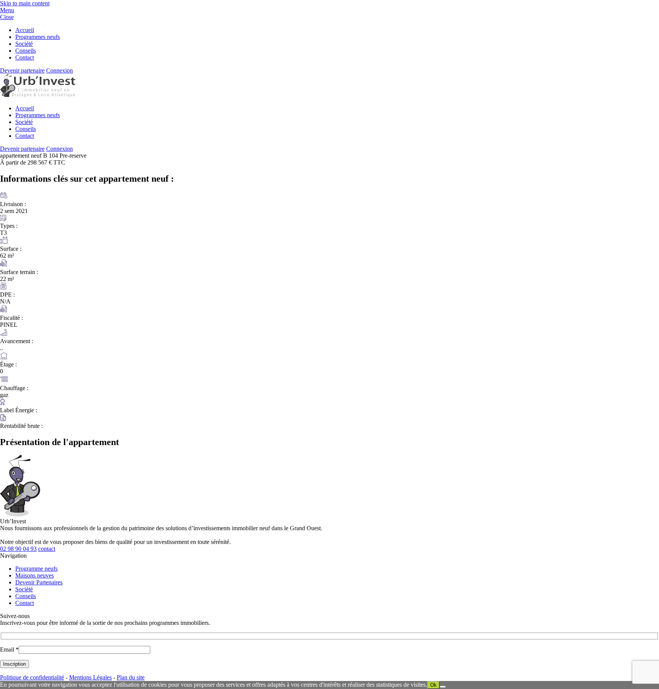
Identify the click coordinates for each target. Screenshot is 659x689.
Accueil (24, 30)
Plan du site (131, 677)
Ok (433, 685)
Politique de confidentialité (32, 677)
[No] (443, 687)
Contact (24, 57)
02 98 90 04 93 (18, 548)
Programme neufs (36, 568)
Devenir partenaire (22, 70)
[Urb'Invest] (37, 95)
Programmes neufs (37, 37)
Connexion (59, 70)
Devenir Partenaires (39, 582)
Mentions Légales (90, 677)
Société (24, 43)
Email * (9, 649)
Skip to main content (25, 3)
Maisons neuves (34, 575)
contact (46, 548)
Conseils (25, 50)
